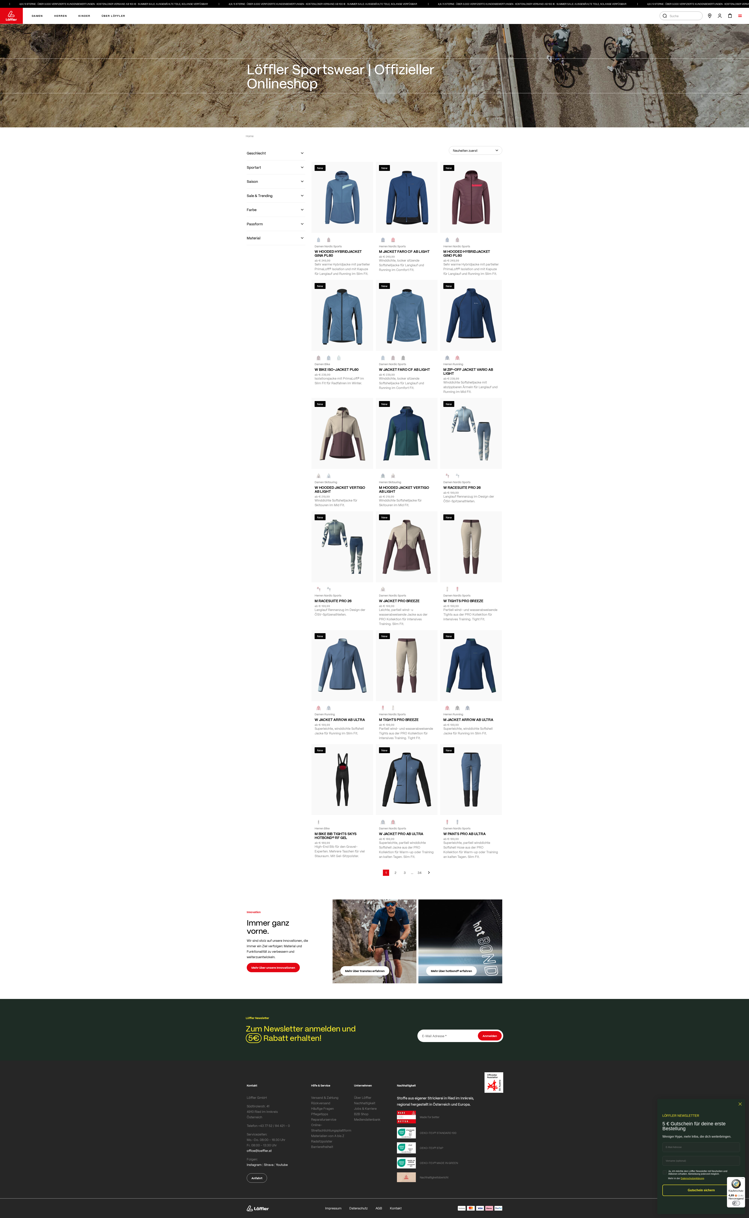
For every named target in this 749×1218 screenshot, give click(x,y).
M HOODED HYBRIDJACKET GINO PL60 (466, 253)
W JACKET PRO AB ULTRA (401, 834)
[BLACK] (457, 708)
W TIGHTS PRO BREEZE (463, 601)
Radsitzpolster (321, 1141)
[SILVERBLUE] (339, 358)
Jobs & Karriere (365, 1108)
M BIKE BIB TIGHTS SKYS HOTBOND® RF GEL (336, 836)
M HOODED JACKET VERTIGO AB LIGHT (404, 489)
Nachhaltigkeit (364, 1103)
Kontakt (396, 1208)
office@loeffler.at (259, 1150)
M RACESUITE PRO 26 (333, 601)
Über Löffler (362, 1097)
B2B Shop (361, 1113)
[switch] (736, 1203)
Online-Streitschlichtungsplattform (331, 1127)
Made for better (429, 1117)
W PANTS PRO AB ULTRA (464, 834)
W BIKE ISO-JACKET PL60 (337, 369)
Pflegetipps (319, 1113)
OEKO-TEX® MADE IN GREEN (439, 1163)
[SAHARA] (318, 476)
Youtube (282, 1164)
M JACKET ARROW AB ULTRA (468, 720)
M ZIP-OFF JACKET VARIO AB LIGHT (468, 371)
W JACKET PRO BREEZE (399, 601)
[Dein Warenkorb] (730, 16)
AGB (378, 1208)
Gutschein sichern (701, 1190)
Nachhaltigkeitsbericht (434, 1177)
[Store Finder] (709, 16)
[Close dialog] (740, 1104)
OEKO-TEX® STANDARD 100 (438, 1133)
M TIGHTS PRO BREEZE (399, 720)
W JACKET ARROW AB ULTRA (340, 720)
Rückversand (320, 1103)
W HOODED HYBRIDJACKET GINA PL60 (338, 253)
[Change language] (740, 16)
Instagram (254, 1164)
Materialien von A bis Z (327, 1135)
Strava (268, 1164)
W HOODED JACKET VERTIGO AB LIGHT (340, 489)
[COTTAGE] (329, 589)
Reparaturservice (323, 1119)
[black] (403, 358)
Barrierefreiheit (322, 1146)
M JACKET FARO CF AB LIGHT (404, 251)
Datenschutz (358, 1208)
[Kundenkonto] (720, 16)
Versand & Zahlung (324, 1097)
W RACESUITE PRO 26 (462, 487)
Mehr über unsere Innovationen (273, 967)
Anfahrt (256, 1178)
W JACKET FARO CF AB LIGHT (404, 369)
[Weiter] (429, 874)
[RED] (393, 240)
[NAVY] (383, 240)
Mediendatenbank (367, 1119)
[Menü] (742, 1179)
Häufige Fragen (322, 1108)
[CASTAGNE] (329, 240)
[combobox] (681, 16)
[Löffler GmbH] (11, 16)
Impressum (333, 1208)
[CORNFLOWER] (318, 240)
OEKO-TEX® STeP (431, 1148)
